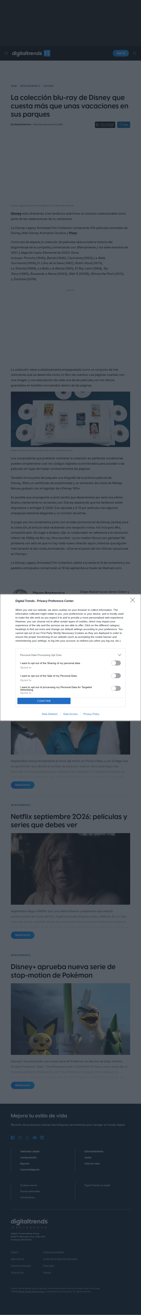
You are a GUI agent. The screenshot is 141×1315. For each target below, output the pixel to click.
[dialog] (70, 657)
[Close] (133, 601)
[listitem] (70, 655)
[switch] (116, 663)
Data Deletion (50, 713)
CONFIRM (44, 701)
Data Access (70, 713)
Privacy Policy (91, 713)
